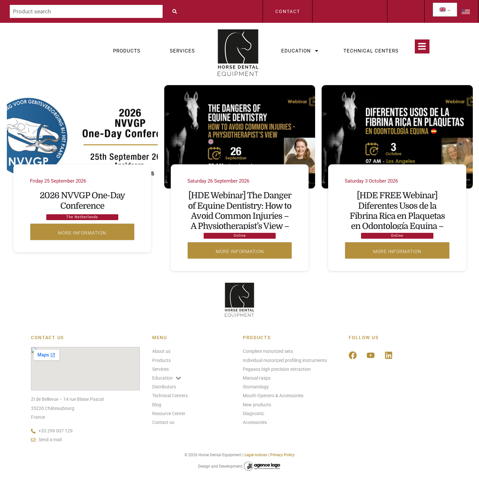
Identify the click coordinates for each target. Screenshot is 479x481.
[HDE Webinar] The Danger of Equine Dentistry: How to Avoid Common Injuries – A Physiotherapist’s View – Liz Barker (239, 216)
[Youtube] (371, 355)
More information (82, 231)
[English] (442, 9)
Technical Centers (371, 51)
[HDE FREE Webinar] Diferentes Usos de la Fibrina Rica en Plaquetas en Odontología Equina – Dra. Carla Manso (397, 216)
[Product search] (86, 11)
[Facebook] (353, 355)
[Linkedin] (389, 355)
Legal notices (255, 455)
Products (126, 51)
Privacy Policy (282, 455)
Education (296, 51)
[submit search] (176, 11)
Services (182, 51)
